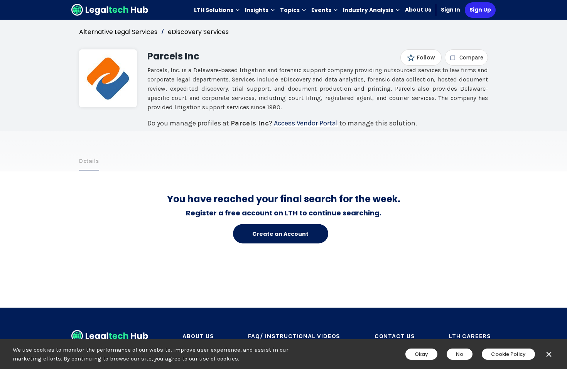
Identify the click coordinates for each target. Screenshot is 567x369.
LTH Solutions (213, 10)
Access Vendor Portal (306, 123)
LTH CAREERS (470, 336)
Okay (421, 354)
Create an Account (280, 233)
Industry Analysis (368, 10)
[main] (283, 184)
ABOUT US (198, 336)
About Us (418, 10)
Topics (290, 10)
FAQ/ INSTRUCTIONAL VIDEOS (294, 336)
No (459, 354)
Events (321, 10)
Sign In (450, 10)
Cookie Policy (508, 354)
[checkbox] (466, 57)
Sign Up (480, 10)
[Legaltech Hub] (109, 10)
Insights (256, 10)
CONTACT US (395, 336)
